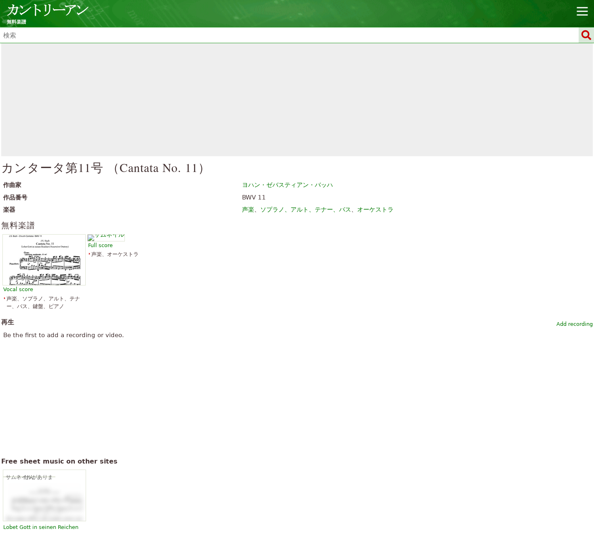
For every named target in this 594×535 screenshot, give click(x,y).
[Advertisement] (297, 99)
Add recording (574, 324)
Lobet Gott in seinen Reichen (40, 527)
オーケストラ (375, 209)
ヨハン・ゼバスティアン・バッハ (287, 185)
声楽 (248, 209)
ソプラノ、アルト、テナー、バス (305, 209)
